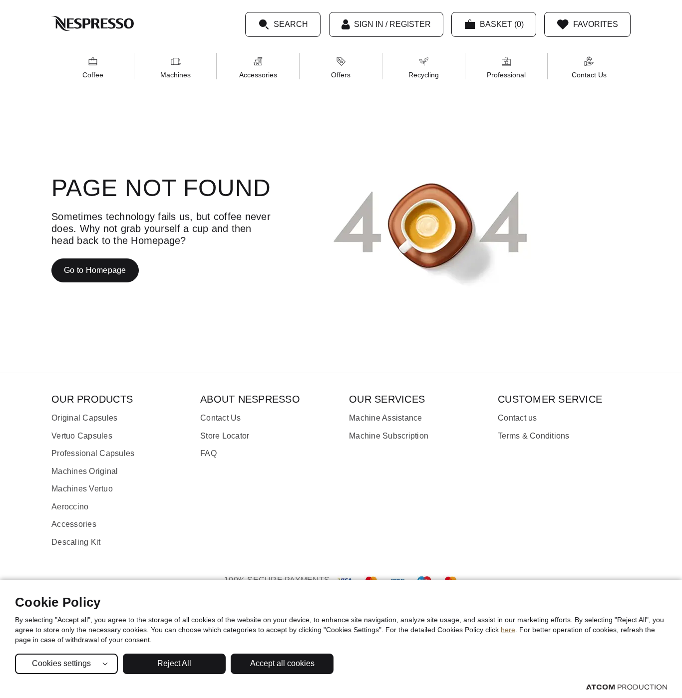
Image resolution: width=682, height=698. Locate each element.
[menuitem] (92, 66)
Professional (506, 75)
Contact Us (589, 75)
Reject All (174, 663)
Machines (175, 75)
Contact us (517, 418)
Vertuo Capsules (81, 436)
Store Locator (224, 436)
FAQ (208, 453)
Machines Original (84, 471)
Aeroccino (69, 506)
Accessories (258, 75)
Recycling (423, 75)
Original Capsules (84, 418)
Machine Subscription (388, 436)
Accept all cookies (282, 663)
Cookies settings (61, 663)
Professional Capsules (92, 453)
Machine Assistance (385, 418)
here (508, 630)
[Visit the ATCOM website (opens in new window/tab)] (626, 687)
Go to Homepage (95, 270)
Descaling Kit (75, 542)
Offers (340, 75)
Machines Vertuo (82, 488)
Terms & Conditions (534, 436)
